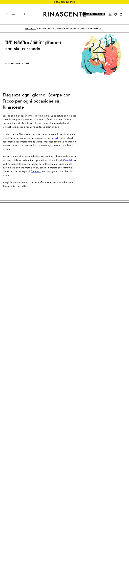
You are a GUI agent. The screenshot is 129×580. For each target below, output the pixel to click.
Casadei (67, 160)
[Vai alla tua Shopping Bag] (121, 14)
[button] (110, 14)
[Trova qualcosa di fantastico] (22, 14)
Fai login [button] (30, 28)
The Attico (36, 171)
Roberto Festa (58, 138)
